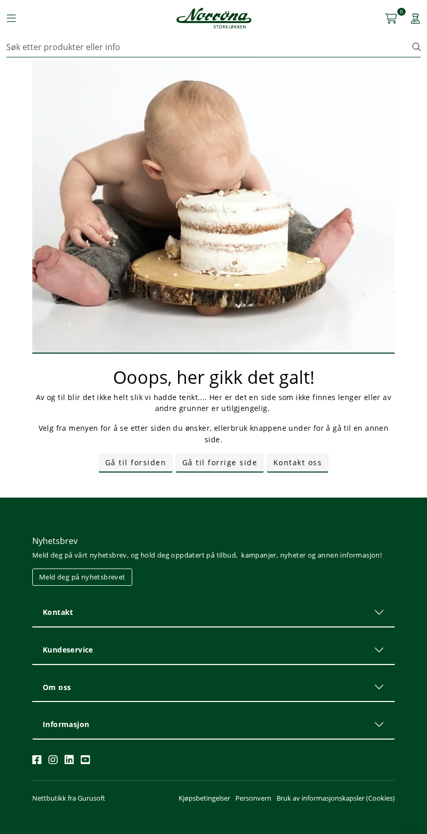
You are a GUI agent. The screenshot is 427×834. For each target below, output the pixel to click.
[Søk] (416, 47)
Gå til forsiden (136, 462)
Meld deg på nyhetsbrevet (82, 577)
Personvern (253, 798)
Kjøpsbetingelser (204, 798)
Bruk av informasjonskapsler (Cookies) (336, 798)
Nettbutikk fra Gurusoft (68, 798)
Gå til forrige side (220, 462)
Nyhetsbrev (55, 541)
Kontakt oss (297, 462)
